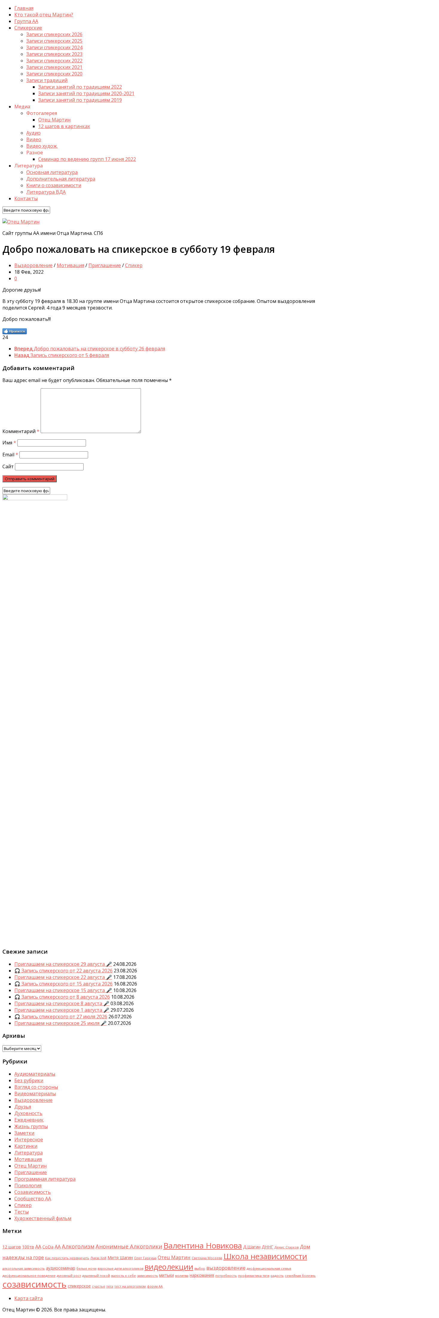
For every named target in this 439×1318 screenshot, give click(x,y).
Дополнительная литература (60, 178)
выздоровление (225, 1267)
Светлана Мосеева (207, 1258)
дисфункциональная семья (269, 1268)
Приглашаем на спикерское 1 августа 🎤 (61, 1010)
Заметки (24, 1133)
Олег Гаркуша (145, 1258)
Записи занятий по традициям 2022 (80, 87)
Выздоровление (33, 265)
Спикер (133, 265)
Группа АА (26, 21)
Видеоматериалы (35, 1093)
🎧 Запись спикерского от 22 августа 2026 (63, 970)
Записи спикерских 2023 (54, 54)
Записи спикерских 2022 (54, 60)
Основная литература (52, 172)
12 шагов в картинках (64, 126)
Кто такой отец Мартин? (43, 14)
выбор (199, 1268)
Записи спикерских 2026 (54, 34)
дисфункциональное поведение (29, 1276)
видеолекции (169, 1267)
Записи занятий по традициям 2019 (80, 100)
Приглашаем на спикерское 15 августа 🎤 (63, 990)
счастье (98, 1286)
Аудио (33, 133)
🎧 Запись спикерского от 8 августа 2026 (62, 997)
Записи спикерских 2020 (54, 73)
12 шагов (11, 1247)
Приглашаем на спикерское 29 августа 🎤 (63, 964)
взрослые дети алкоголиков (120, 1268)
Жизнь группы (31, 1126)
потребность (226, 1276)
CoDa (47, 1247)
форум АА (155, 1286)
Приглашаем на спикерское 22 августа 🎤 (63, 977)
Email (10, 454)
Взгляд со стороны (36, 1087)
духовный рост (69, 1276)
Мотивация (70, 265)
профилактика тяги (253, 1276)
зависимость (147, 1276)
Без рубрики (28, 1080)
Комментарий (20, 431)
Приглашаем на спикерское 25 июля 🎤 (60, 1023)
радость (277, 1276)
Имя (9, 442)
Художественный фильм (42, 1218)
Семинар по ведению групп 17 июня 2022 (87, 159)
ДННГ (267, 1247)
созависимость (34, 1284)
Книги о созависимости (53, 185)
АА (58, 1246)
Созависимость (32, 1192)
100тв (28, 1247)
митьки (166, 1275)
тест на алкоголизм (130, 1286)
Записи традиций (46, 80)
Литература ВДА (46, 192)
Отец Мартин (54, 119)
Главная (23, 8)
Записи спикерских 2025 (54, 41)
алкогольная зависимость (23, 1268)
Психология (28, 1185)
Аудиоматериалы (34, 1074)
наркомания (202, 1275)
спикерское (79, 1286)
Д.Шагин (251, 1247)
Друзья (22, 1106)
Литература (28, 1152)
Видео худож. (42, 146)
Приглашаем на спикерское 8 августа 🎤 (61, 1003)
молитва (181, 1276)
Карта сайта (28, 1298)
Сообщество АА (32, 1198)
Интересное (28, 1139)
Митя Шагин (120, 1257)
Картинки (25, 1146)
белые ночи (86, 1268)
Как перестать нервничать (67, 1258)
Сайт (8, 466)
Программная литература (45, 1179)
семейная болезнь (300, 1276)
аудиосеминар (60, 1268)
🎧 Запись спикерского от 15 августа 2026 (63, 983)
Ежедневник (29, 1120)
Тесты (21, 1211)
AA (38, 1246)
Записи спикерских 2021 (54, 67)
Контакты (26, 198)
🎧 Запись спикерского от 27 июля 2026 (60, 1016)
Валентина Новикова (202, 1245)
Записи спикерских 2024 (54, 47)
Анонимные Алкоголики (129, 1246)
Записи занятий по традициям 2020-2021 (86, 93)
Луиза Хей (98, 1258)
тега (109, 1286)
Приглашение (104, 265)
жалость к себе (123, 1276)
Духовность (28, 1113)
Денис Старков (286, 1247)
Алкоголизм (78, 1246)
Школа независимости (265, 1256)
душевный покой (96, 1276)
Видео (33, 139)
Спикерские (28, 27)
